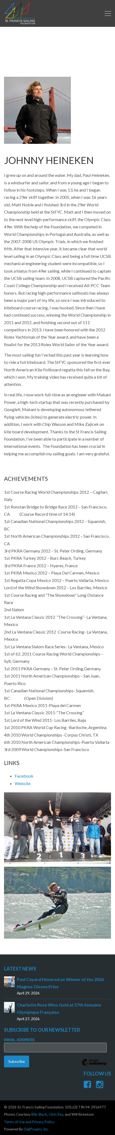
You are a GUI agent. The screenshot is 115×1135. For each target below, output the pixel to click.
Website (22, 783)
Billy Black (39, 1114)
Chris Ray (56, 1114)
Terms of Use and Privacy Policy (29, 1122)
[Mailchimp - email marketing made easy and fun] (94, 1066)
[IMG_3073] (57, 828)
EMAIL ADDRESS (19, 1040)
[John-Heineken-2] (57, 903)
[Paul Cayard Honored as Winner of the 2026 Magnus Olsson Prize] (9, 981)
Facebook (24, 775)
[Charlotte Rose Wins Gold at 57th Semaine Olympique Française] (9, 1006)
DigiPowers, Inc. (36, 1129)
